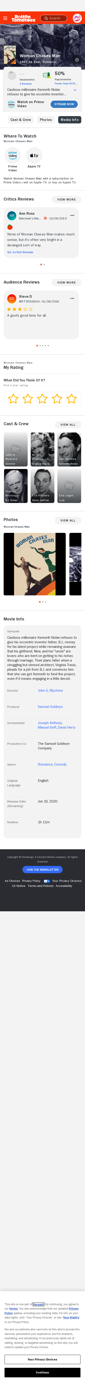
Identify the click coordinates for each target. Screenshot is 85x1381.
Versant (38, 1304)
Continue (42, 1372)
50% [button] (60, 73)
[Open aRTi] (77, 18)
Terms (13, 1308)
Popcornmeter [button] (63, 79)
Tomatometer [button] (27, 79)
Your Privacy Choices (66, 880)
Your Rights (71, 1317)
